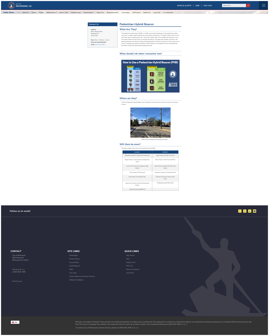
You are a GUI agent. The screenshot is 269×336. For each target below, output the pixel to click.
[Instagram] (245, 211)
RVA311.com (17, 281)
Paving (34, 12)
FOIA (71, 269)
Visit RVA (130, 273)
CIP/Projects (136, 12)
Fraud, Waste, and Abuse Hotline (82, 276)
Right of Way (63, 12)
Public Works (9, 12)
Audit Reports (74, 266)
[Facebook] (240, 211)
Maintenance (51, 12)
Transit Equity (88, 12)
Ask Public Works (100, 44)
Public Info (146, 12)
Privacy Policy (74, 259)
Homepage (73, 255)
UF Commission (168, 12)
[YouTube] (254, 211)
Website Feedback (76, 280)
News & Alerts (184, 6)
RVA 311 (129, 266)
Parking (41, 12)
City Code (73, 273)
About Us (25, 12)
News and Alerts (132, 269)
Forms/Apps (126, 12)
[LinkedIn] (250, 211)
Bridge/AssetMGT (113, 12)
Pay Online (130, 255)
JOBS (197, 6)
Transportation (76, 12)
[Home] (16, 5)
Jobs (128, 259)
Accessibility (74, 262)
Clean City (156, 12)
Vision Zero (100, 12)
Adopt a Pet (130, 262)
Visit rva (208, 6)
